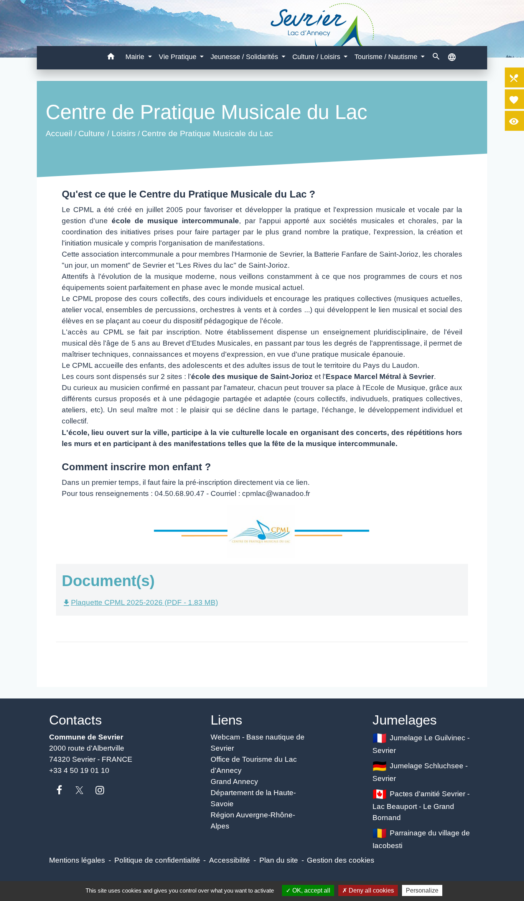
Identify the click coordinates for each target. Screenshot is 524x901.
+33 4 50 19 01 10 (79, 770)
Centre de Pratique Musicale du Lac (207, 133)
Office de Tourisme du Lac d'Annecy (254, 764)
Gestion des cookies (340, 860)
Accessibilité (229, 860)
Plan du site (278, 860)
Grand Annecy (234, 781)
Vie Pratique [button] (178, 57)
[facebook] (59, 790)
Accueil (58, 133)
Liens (226, 719)
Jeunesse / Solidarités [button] (245, 57)
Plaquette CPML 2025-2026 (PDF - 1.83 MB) (140, 602)
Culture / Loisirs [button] (317, 57)
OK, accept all (310, 890)
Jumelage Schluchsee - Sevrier (420, 771)
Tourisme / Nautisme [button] (386, 57)
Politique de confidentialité (157, 860)
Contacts (75, 719)
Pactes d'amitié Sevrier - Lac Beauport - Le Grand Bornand (421, 805)
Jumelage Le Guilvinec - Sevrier (421, 743)
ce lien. (298, 482)
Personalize (422, 890)
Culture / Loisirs (106, 133)
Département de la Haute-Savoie (253, 798)
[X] (79, 790)
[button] (111, 57)
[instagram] (100, 790)
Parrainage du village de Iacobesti (421, 838)
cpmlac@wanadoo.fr (276, 493)
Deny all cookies (370, 890)
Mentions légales (77, 860)
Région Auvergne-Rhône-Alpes (253, 820)
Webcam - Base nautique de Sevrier (258, 742)
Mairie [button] (135, 57)
